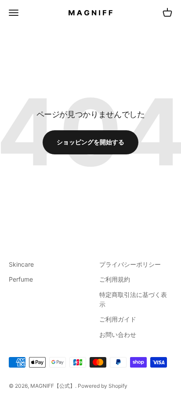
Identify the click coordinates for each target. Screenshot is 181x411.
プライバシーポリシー (130, 264)
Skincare (21, 264)
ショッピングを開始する (90, 142)
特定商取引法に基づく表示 (133, 299)
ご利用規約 (114, 279)
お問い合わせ (117, 334)
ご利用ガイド (117, 319)
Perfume (21, 279)
